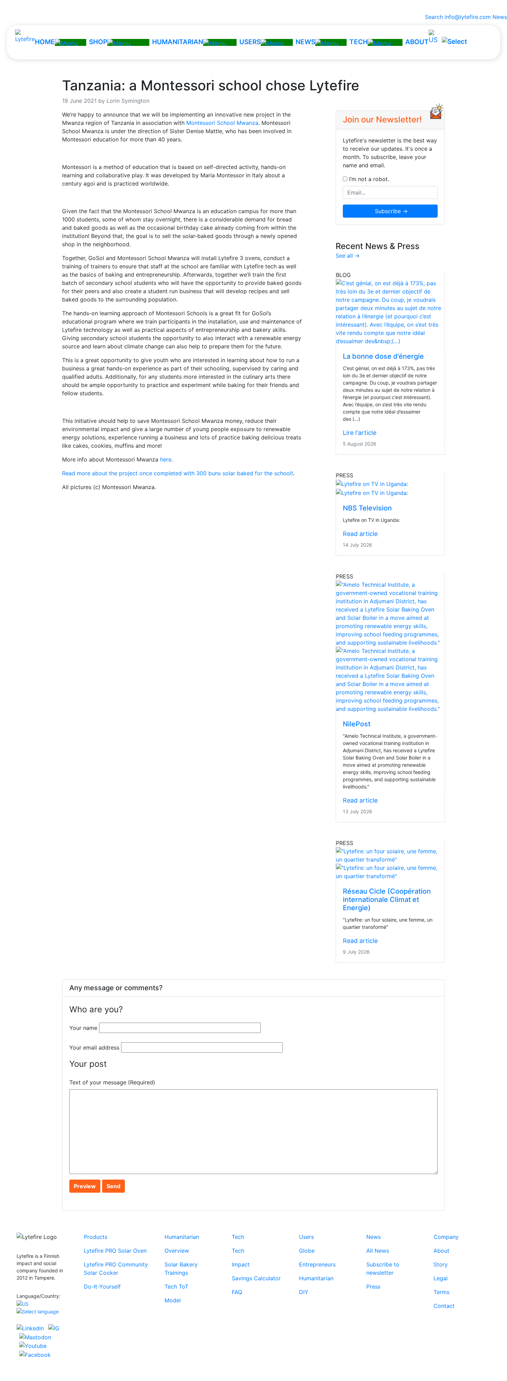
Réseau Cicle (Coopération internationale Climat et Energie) (387, 899)
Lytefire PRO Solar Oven (115, 1250)
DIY (303, 1292)
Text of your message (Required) (112, 1082)
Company (446, 1236)
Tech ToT (176, 1286)
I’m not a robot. (368, 179)
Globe (307, 1250)
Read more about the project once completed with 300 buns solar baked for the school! (177, 473)
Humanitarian (182, 1236)
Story (441, 1264)
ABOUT (416, 42)
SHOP (98, 42)
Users (306, 1236)
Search (432, 16)
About (441, 1250)
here (165, 459)
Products (95, 1236)
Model (173, 1300)
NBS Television (367, 508)
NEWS (305, 42)
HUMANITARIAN (177, 42)
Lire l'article (359, 432)
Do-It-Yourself (102, 1286)
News (500, 16)
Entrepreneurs (317, 1264)
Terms (441, 1292)
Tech (238, 1236)
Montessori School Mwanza (222, 122)
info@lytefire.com (468, 16)
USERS (250, 42)
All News (377, 1250)
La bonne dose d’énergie (383, 356)
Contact (444, 1305)
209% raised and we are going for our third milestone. (253, 6)
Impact (241, 1264)
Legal (441, 1278)
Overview (177, 1250)
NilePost (356, 724)
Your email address (94, 1047)
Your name (83, 1027)
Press (373, 1286)
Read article (360, 533)
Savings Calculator (256, 1278)
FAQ (237, 1292)
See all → (348, 255)
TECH (358, 42)
